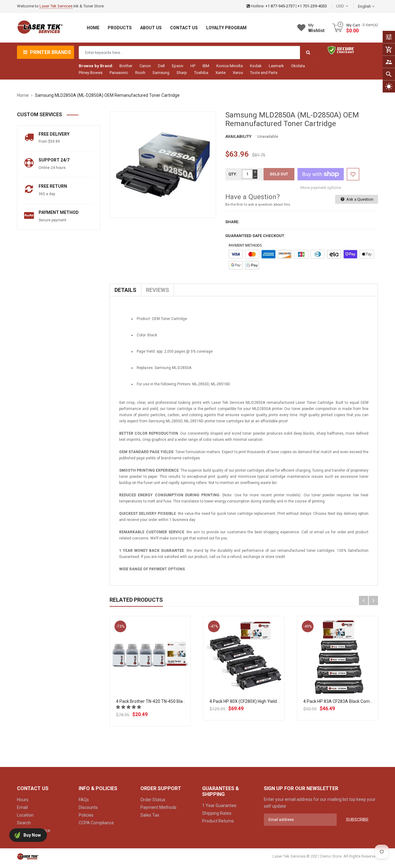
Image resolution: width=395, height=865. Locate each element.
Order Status (152, 799)
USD (349, 6)
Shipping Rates (216, 813)
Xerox (238, 72)
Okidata (298, 66)
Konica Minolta (229, 66)
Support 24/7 (54, 160)
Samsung (160, 72)
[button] (129, 707)
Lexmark (276, 66)
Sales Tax (149, 815)
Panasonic (119, 72)
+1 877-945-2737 (280, 6)
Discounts (88, 807)
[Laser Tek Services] (28, 856)
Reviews (157, 290)
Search (24, 822)
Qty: (232, 174)
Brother (125, 66)
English (365, 6)
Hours (22, 799)
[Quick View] (164, 676)
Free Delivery (54, 134)
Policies (86, 815)
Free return (53, 186)
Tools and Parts (263, 72)
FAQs (84, 799)
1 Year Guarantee (219, 805)
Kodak (256, 66)
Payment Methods (158, 807)
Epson (177, 66)
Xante (220, 72)
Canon (145, 66)
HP (192, 66)
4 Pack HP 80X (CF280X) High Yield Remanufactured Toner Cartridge (276, 701)
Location (25, 815)
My (316, 28)
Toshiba (201, 72)
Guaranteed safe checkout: (255, 235)
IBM (205, 66)
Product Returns (218, 820)
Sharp (182, 72)
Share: (232, 221)
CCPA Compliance (96, 822)
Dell (161, 66)
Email (22, 807)
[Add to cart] (150, 676)
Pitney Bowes (90, 72)
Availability (238, 136)
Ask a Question (359, 199)
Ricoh (140, 72)
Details (125, 290)
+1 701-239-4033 (312, 6)
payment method (59, 212)
